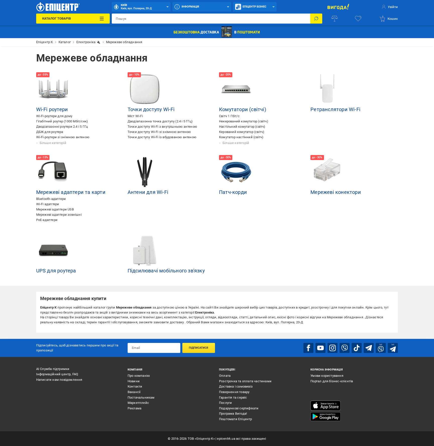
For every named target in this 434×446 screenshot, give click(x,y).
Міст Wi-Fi (135, 116)
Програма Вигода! (233, 413)
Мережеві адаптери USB (55, 209)
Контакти (135, 386)
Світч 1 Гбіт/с (229, 116)
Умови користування (326, 376)
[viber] (345, 348)
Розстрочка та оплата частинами (245, 381)
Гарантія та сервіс (233, 397)
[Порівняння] (334, 18)
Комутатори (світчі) (242, 109)
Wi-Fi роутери (52, 109)
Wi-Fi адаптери (47, 204)
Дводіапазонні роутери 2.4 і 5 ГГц (62, 126)
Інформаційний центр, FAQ (57, 374)
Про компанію (139, 376)
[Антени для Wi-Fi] (145, 172)
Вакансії (134, 392)
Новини (134, 381)
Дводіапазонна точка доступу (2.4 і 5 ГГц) (160, 121)
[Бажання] (358, 18)
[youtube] (320, 348)
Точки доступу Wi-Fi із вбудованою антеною (162, 137)
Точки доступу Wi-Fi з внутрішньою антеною (162, 126)
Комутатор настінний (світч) (241, 137)
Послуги (225, 403)
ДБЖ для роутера (49, 132)
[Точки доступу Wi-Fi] (145, 89)
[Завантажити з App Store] (325, 406)
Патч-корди (233, 192)
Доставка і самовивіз (236, 386)
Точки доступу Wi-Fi (151, 109)
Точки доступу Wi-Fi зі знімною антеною (159, 132)
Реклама (134, 408)
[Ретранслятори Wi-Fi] (327, 89)
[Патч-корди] (236, 172)
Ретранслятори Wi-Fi (335, 109)
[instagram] (333, 348)
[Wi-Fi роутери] (53, 89)
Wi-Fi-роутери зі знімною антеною (62, 137)
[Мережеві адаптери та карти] (53, 172)
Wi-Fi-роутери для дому (54, 116)
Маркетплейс (138, 403)
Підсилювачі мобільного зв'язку (166, 271)
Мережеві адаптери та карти (70, 192)
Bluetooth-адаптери (51, 199)
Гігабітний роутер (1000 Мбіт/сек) (62, 121)
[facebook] (308, 348)
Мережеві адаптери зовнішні (59, 214)
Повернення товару (234, 392)
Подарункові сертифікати (239, 408)
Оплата (225, 376)
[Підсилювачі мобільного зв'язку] (145, 251)
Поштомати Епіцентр (235, 419)
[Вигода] (338, 7)
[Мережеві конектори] (327, 172)
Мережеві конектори (335, 192)
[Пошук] (316, 19)
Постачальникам (141, 397)
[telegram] (369, 348)
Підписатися (198, 347)
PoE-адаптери (47, 220)
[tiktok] (357, 348)
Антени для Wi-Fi (148, 192)
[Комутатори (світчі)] (236, 89)
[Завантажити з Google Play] (325, 416)
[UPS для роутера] (53, 251)
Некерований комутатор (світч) (243, 121)
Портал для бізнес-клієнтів (331, 381)
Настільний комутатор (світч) (242, 126)
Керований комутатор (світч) (241, 132)
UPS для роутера (56, 271)
